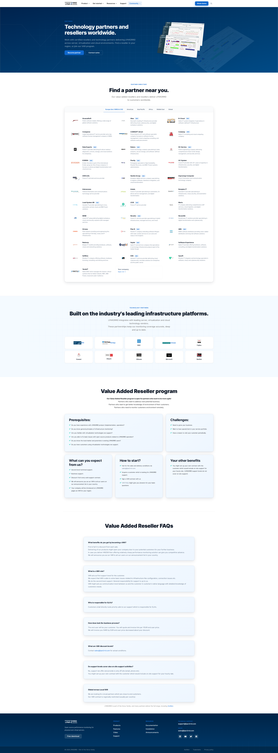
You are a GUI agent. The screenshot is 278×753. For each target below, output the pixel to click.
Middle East (161, 109)
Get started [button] (97, 3)
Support (123, 3)
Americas (130, 109)
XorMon (170, 706)
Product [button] (84, 3)
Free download (73, 736)
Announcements (152, 732)
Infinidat (173, 343)
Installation (150, 729)
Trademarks (197, 750)
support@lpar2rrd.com (187, 724)
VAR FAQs (125, 483)
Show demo (201, 3)
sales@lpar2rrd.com (128, 468)
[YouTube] (185, 736)
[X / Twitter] (191, 736)
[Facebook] (196, 736)
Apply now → (122, 271)
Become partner (74, 53)
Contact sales (94, 53)
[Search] (211, 3)
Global (170, 109)
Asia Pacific (141, 109)
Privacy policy (208, 750)
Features (116, 729)
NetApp (112, 343)
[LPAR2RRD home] (71, 3)
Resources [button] (111, 3)
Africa (151, 109)
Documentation (152, 725)
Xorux (88, 750)
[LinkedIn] (180, 736)
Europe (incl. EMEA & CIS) (114, 109)
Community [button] (133, 3)
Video (115, 732)
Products (116, 725)
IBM (82, 343)
